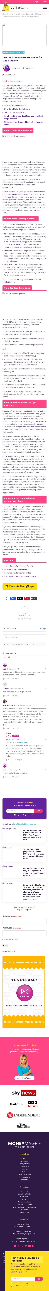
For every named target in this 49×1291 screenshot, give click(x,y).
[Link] (27, 644)
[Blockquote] (21, 644)
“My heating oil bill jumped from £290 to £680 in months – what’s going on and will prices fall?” (33, 854)
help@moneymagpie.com (23, 1226)
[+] (33, 644)
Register (28, 910)
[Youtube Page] (29, 1246)
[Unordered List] (19, 644)
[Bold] (4, 644)
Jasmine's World (24, 1078)
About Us (24, 1191)
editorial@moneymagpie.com (23, 1234)
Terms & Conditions (24, 1205)
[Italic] (7, 644)
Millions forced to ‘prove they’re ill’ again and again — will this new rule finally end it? (33, 872)
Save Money (24, 1161)
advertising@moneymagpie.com (23, 1241)
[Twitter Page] (18, 1246)
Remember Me (11, 939)
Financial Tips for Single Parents (16, 569)
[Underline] (10, 644)
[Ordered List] (16, 644)
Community (24, 1180)
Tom (4, 770)
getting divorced (30, 411)
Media (24, 1169)
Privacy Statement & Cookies (24, 1207)
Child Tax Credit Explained (14, 112)
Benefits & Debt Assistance (35, 14)
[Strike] (13, 644)
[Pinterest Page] (33, 1246)
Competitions (24, 1177)
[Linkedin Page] (26, 1246)
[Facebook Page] (15, 1246)
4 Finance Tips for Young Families (17, 573)
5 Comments (10, 75)
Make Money (24, 1158)
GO (38, 810)
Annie (8, 739)
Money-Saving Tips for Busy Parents (18, 566)
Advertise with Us (24, 1202)
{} (30, 644)
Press (24, 1199)
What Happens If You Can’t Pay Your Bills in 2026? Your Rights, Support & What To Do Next (32, 835)
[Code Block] (24, 644)
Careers (24, 1210)
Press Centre (24, 1197)
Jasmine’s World (24, 1194)
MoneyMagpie (7, 14)
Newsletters (24, 1212)
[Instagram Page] (22, 1246)
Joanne (6, 689)
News (24, 1172)
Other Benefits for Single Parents (17, 109)
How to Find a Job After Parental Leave (20, 576)
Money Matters (24, 1164)
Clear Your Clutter (24, 1174)
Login (44, 629)
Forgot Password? (8, 951)
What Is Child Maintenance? (15, 105)
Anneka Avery (22, 742)
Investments (24, 1166)
